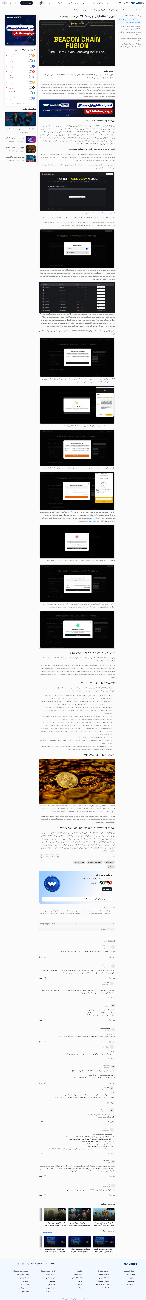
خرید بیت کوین (50, 1278)
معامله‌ (111, 3)
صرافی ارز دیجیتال (52, 135)
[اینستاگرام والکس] (27, 1263)
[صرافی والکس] (137, 3)
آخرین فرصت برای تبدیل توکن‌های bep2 (130, 39)
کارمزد (80, 1281)
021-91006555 (49, 1264)
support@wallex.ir (37, 1264)
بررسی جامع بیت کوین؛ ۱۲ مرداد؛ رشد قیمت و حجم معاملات (55, 1250)
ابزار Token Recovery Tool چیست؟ (130, 16)
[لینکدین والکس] (18, 1263)
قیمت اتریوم (25, 1284)
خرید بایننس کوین (94, 521)
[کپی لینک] (41, 856)
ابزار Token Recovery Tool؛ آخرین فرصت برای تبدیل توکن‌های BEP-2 (130, 45)
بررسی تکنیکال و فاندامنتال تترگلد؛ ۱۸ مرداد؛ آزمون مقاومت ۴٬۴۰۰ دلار (79, 1250)
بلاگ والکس (137, 10)
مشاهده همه (47, 1232)
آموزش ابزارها (126, 10)
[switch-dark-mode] (4, 2)
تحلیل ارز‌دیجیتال (103, 1281)
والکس (126, 3)
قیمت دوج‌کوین (24, 1291)
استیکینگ (60, 3)
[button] (114, 957)
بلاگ (120, 3)
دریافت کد (107, 889)
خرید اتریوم (51, 1284)
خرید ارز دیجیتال (98, 3)
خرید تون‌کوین (50, 1288)
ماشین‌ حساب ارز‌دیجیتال (101, 1284)
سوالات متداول (130, 1284)
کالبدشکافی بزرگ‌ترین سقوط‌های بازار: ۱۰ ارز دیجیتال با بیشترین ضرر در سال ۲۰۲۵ (79, 1224)
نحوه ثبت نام (131, 1274)
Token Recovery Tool (95, 213)
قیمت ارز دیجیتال (82, 3)
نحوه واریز (132, 1278)
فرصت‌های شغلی (77, 1278)
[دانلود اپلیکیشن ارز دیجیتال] (9, 3)
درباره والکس (78, 1274)
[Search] (15, 3)
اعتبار (70, 3)
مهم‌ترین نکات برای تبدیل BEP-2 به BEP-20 (130, 33)
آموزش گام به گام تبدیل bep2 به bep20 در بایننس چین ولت (131, 27)
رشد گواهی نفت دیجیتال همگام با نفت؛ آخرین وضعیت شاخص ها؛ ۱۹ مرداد (104, 1250)
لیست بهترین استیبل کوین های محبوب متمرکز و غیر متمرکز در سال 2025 (103, 1224)
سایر (50, 3)
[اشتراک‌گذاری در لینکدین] (58, 856)
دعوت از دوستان (104, 1274)
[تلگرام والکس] (23, 1263)
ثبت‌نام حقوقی (104, 1288)
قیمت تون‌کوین (24, 1288)
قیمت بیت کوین (23, 1278)
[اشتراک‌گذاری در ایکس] (52, 856)
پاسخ (40, 957)
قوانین (80, 1284)
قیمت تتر (26, 1281)
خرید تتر (52, 1281)
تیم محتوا (107, 908)
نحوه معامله (131, 1281)
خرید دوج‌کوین (50, 1291)
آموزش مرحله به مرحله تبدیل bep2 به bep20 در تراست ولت (129, 21)
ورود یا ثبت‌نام (26, 3)
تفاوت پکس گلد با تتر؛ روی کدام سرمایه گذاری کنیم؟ (55, 1224)
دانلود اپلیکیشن (104, 1278)
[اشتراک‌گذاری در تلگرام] (47, 856)
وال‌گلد (80, 1288)
